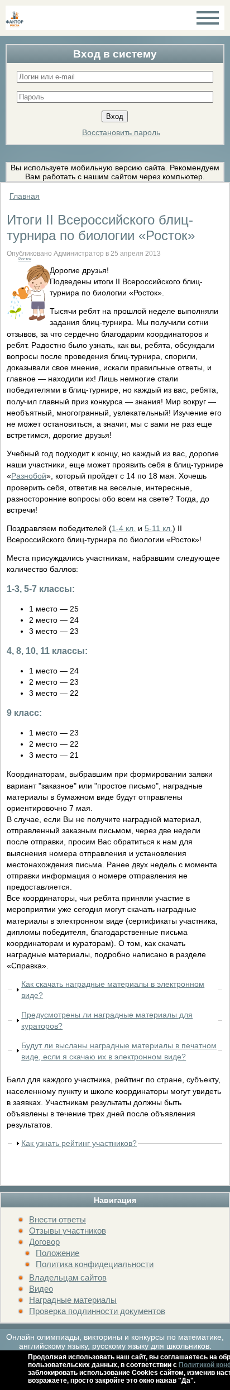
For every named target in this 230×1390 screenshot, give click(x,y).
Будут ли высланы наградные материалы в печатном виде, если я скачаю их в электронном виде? (119, 1051)
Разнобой (28, 475)
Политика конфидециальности (95, 1264)
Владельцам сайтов (68, 1277)
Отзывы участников (67, 1230)
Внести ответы (57, 1219)
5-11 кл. (158, 528)
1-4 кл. (124, 528)
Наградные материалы (73, 1300)
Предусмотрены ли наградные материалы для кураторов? (107, 1020)
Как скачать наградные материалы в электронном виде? (112, 990)
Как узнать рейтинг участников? (79, 1143)
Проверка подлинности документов (97, 1311)
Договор (44, 1241)
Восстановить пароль (121, 132)
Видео (41, 1288)
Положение (57, 1253)
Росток (24, 259)
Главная (24, 196)
